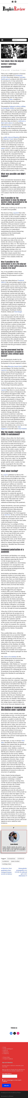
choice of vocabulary (10, 656)
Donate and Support (8, 1048)
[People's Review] (14, 9)
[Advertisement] (14, 27)
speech (7, 79)
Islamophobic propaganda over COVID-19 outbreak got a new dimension (21, 872)
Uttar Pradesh (22, 428)
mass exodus (15, 861)
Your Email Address (6, 1073)
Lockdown (5, 861)
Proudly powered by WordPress (8, 1092)
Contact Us (6, 1053)
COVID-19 (4, 77)
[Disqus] (14, 934)
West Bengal (18, 312)
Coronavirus (18, 75)
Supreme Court (8, 139)
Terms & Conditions (8, 1058)
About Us (5, 1050)
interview (7, 515)
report (3, 148)
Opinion (24, 70)
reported (16, 213)
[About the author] (14, 828)
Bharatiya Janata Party (15, 366)
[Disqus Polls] (14, 897)
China (10, 99)
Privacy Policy (6, 1057)
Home (4, 1047)
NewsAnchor (4, 1096)
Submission (6, 1052)
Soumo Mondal (16, 70)
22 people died (5, 126)
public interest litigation (11, 137)
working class (6, 864)
